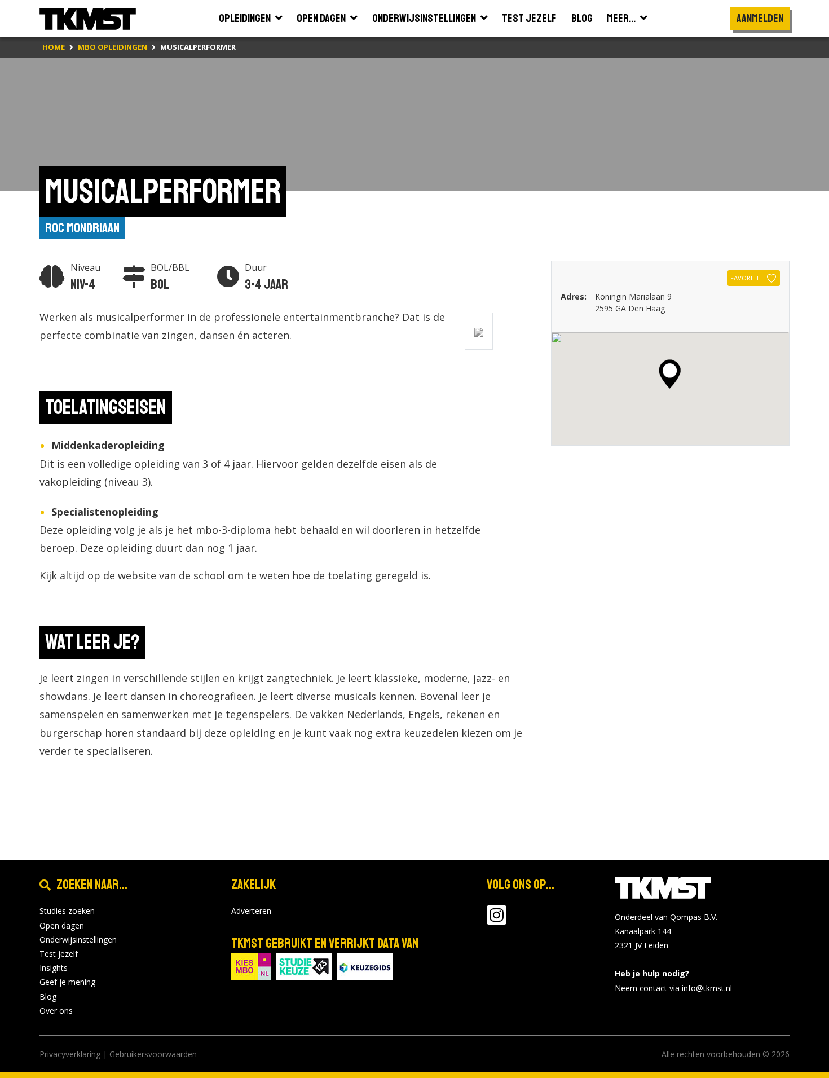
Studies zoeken (67, 910)
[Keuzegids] (365, 966)
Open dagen (61, 925)
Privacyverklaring (69, 1054)
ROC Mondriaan (82, 227)
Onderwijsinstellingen (78, 939)
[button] (670, 374)
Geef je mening (67, 981)
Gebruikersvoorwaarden (153, 1054)
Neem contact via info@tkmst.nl (673, 988)
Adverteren (251, 910)
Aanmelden (760, 18)
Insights (53, 967)
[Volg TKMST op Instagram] (496, 920)
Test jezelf (58, 953)
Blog (47, 996)
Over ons (56, 1010)
